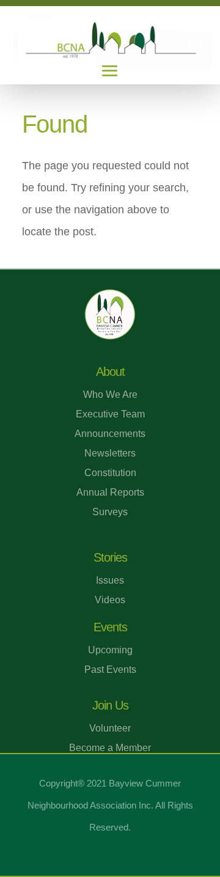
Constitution (110, 473)
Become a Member (110, 748)
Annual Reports (110, 492)
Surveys (110, 512)
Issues (110, 580)
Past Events (110, 669)
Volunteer (110, 728)
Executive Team (110, 414)
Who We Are (110, 394)
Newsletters (110, 453)
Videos (110, 600)
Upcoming (110, 650)
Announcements (110, 433)
